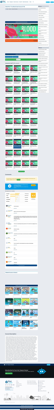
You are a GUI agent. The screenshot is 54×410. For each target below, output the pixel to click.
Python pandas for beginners (42, 65)
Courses (17, 382)
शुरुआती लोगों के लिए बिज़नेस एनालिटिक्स (43, 41)
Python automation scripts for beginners (43, 31)
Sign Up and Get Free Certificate (13, 59)
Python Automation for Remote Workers (43, 88)
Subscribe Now (9, 373)
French (39, 28)
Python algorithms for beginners (43, 83)
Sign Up (48, 2)
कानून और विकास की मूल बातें (41, 51)
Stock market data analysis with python (43, 73)
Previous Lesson (9, 56)
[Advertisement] (21, 16)
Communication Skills (41, 17)
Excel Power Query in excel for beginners (43, 33)
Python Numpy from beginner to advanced (43, 78)
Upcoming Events (19, 385)
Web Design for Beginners (42, 13)
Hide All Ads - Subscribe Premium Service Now (21, 54)
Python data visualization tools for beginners (43, 67)
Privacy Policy (41, 383)
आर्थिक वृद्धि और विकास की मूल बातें (42, 53)
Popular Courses (18, 383)
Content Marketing (41, 22)
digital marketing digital (42, 39)
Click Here (35, 40)
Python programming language (43, 11)
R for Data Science (41, 35)
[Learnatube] (3, 1)
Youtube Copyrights (42, 386)
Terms (40, 389)
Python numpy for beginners (42, 85)
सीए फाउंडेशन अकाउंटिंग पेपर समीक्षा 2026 (43, 58)
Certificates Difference (42, 390)
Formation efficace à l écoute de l (43, 24)
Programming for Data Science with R (43, 45)
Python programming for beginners (43, 63)
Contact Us (41, 382)
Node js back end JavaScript (31, 382)
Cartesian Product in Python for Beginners (43, 70)
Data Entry (40, 43)
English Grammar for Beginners (43, 26)
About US (40, 385)
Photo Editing (40, 19)
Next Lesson (15, 56)
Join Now (48, 364)
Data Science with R (41, 37)
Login (52, 2)
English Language (41, 15)
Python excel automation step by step (43, 76)
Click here (18, 179)
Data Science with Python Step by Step (43, 81)
